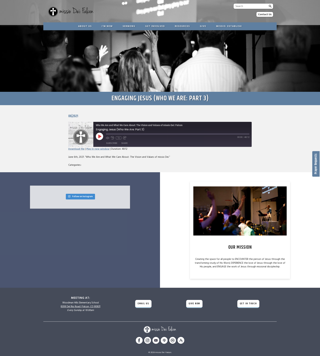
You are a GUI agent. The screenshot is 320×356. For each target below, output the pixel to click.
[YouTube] (156, 341)
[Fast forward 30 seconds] (124, 138)
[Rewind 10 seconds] (112, 138)
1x (119, 138)
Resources (182, 26)
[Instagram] (147, 341)
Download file (76, 149)
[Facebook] (139, 341)
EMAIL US (143, 303)
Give (203, 26)
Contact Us (265, 14)
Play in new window (97, 149)
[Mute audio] (107, 137)
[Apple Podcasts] (164, 341)
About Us (85, 26)
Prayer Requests (315, 164)
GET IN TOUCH (248, 303)
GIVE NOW (194, 303)
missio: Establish (229, 26)
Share (124, 143)
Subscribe (111, 143)
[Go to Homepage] (99, 12)
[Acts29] (181, 341)
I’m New (107, 26)
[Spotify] (172, 341)
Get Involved (155, 26)
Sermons (129, 26)
